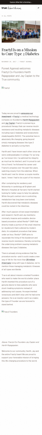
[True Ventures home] (11, 8)
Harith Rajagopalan (31, 120)
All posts (7, 16)
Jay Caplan (10, 123)
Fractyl (16, 116)
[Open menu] (38, 8)
